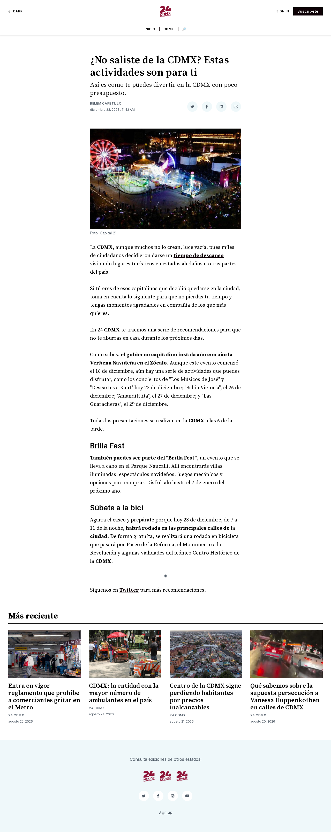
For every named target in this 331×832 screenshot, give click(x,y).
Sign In (282, 11)
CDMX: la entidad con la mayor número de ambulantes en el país (124, 693)
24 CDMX (16, 715)
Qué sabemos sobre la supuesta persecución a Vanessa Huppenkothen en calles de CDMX (285, 696)
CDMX (168, 29)
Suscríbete (308, 11)
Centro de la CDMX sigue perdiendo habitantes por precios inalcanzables (205, 696)
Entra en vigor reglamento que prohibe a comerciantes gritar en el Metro (44, 696)
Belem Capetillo (106, 103)
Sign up (166, 812)
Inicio (150, 29)
